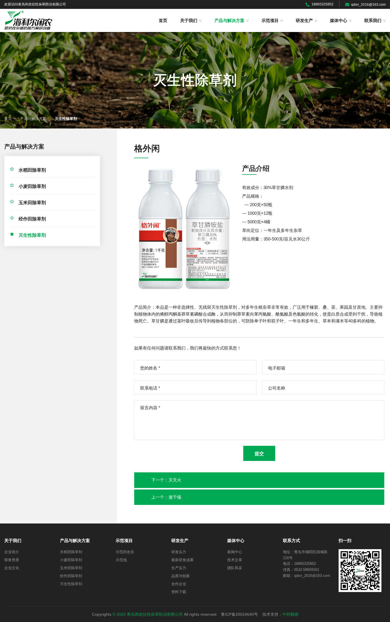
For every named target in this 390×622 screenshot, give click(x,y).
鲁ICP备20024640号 (239, 614)
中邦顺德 (290, 614)
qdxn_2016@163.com (368, 5)
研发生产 (304, 20)
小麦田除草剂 (32, 186)
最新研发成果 (182, 560)
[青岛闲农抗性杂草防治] (28, 20)
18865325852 (322, 4)
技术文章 (234, 560)
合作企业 (178, 584)
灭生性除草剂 (32, 235)
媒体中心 (338, 20)
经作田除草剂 (32, 218)
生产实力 (178, 568)
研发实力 (178, 552)
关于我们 (188, 20)
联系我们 (372, 20)
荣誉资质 (11, 560)
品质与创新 (180, 576)
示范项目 (270, 20)
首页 (163, 20)
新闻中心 (234, 552)
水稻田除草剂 (32, 170)
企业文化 (11, 568)
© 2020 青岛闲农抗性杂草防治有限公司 (147, 614)
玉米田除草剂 (32, 202)
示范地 (121, 560)
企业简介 (11, 552)
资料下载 (178, 592)
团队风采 (234, 568)
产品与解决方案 (229, 20)
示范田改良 (125, 552)
